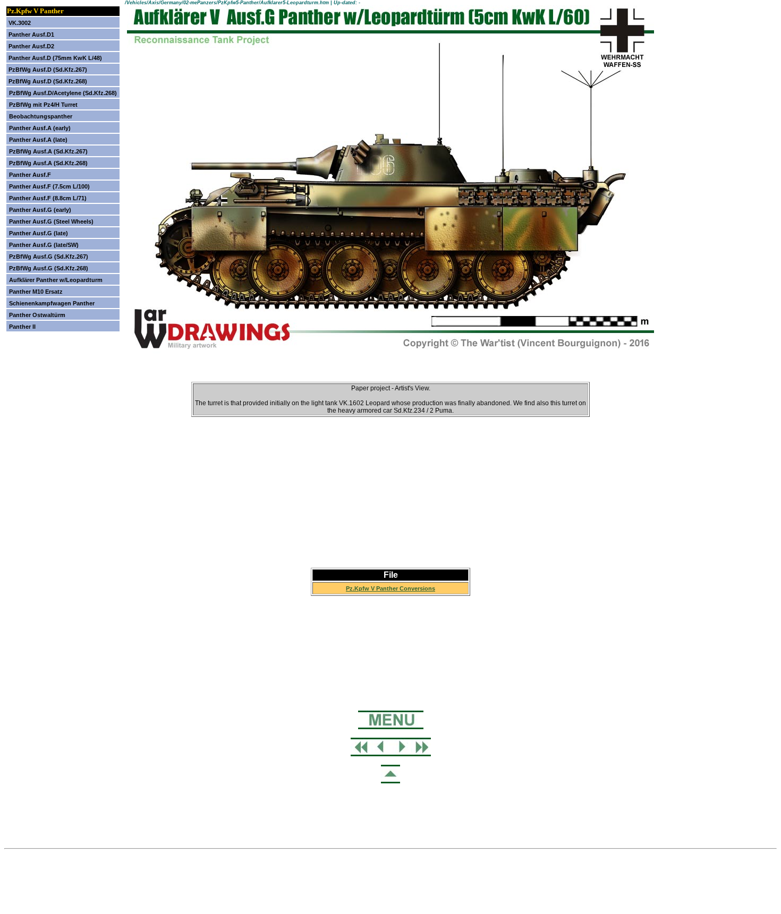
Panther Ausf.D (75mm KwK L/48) (55, 58)
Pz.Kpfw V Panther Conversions (390, 588)
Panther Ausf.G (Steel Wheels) (51, 221)
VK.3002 (20, 23)
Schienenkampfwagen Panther (52, 303)
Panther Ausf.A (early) (40, 128)
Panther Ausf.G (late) (38, 233)
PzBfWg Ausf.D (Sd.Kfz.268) (48, 81)
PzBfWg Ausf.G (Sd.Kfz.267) (48, 256)
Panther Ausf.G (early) (40, 210)
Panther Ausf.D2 (31, 46)
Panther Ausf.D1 (31, 34)
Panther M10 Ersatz (36, 291)
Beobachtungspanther (40, 116)
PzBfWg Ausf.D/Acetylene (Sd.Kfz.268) (63, 93)
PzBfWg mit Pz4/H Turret (43, 104)
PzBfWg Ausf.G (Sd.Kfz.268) (48, 268)
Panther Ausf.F (30, 175)
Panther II (22, 326)
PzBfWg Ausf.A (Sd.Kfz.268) (48, 163)
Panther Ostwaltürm (37, 315)
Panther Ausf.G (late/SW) (44, 245)
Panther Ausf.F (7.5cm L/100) (49, 186)
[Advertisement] (390, 483)
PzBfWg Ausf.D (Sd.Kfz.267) (48, 69)
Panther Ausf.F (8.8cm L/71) (48, 198)
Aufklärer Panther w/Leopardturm (56, 280)
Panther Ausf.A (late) (38, 139)
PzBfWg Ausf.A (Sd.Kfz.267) (48, 151)
